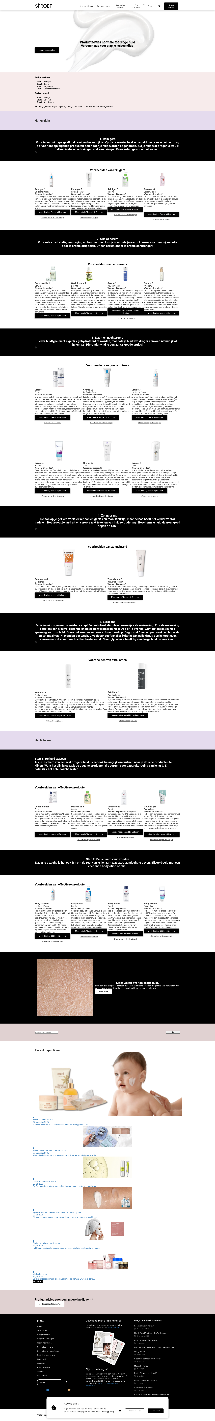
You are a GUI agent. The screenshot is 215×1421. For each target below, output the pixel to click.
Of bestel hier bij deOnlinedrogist (125, 215)
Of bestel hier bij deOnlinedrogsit (161, 840)
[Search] (66, 1382)
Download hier (114, 1327)
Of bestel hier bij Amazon (52, 423)
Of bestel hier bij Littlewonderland (125, 602)
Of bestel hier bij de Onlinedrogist (52, 218)
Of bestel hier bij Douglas (89, 218)
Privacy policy (107, 1411)
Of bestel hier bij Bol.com (125, 318)
